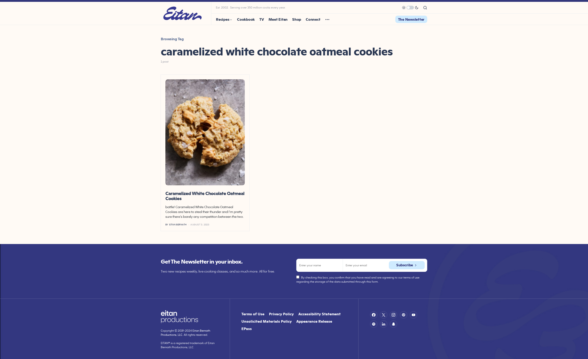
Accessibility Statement (319, 314)
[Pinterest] (403, 314)
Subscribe (404, 265)
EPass (246, 328)
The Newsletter (411, 19)
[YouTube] (413, 314)
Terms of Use (252, 314)
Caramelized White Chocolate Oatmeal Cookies (204, 196)
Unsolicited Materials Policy (266, 321)
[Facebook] (373, 314)
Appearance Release (314, 321)
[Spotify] (373, 324)
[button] (410, 7)
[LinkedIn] (383, 324)
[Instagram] (393, 314)
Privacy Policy (281, 314)
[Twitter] (383, 314)
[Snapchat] (393, 324)
